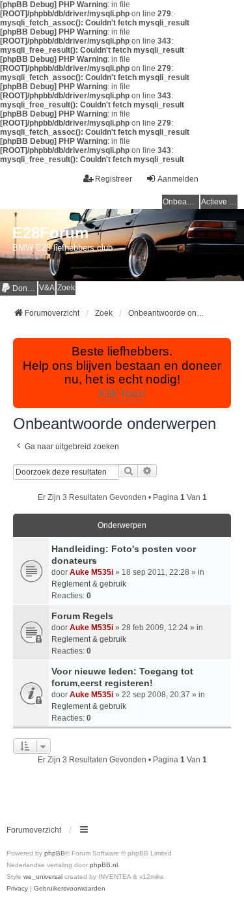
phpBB (54, 853)
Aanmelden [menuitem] (177, 179)
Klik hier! (122, 393)
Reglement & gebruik (88, 584)
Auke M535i (91, 572)
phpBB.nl (104, 864)
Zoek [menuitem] (66, 287)
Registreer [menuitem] (113, 179)
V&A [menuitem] (47, 287)
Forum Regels (82, 616)
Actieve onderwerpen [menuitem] (219, 201)
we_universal (42, 876)
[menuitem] (18, 288)
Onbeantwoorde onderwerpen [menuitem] (181, 201)
